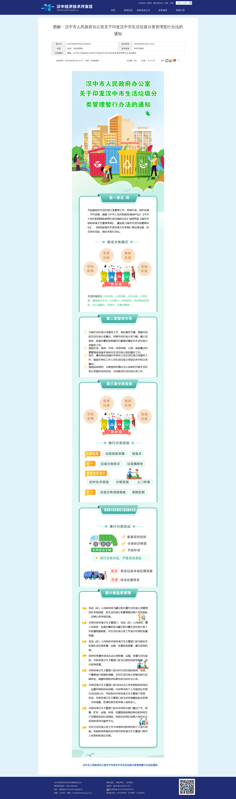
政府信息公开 (143, 10)
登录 (166, 3)
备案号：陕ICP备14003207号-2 (118, 786)
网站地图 (109, 782)
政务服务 (163, 10)
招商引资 (180, 10)
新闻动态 (128, 10)
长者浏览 (142, 3)
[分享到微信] (167, 60)
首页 (113, 10)
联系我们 (130, 782)
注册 (171, 3)
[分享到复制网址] (178, 60)
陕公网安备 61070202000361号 (121, 789)
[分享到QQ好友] (174, 60)
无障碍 (149, 3)
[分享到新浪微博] (170, 60)
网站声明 (119, 782)
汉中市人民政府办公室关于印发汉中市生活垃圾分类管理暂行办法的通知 (120, 765)
